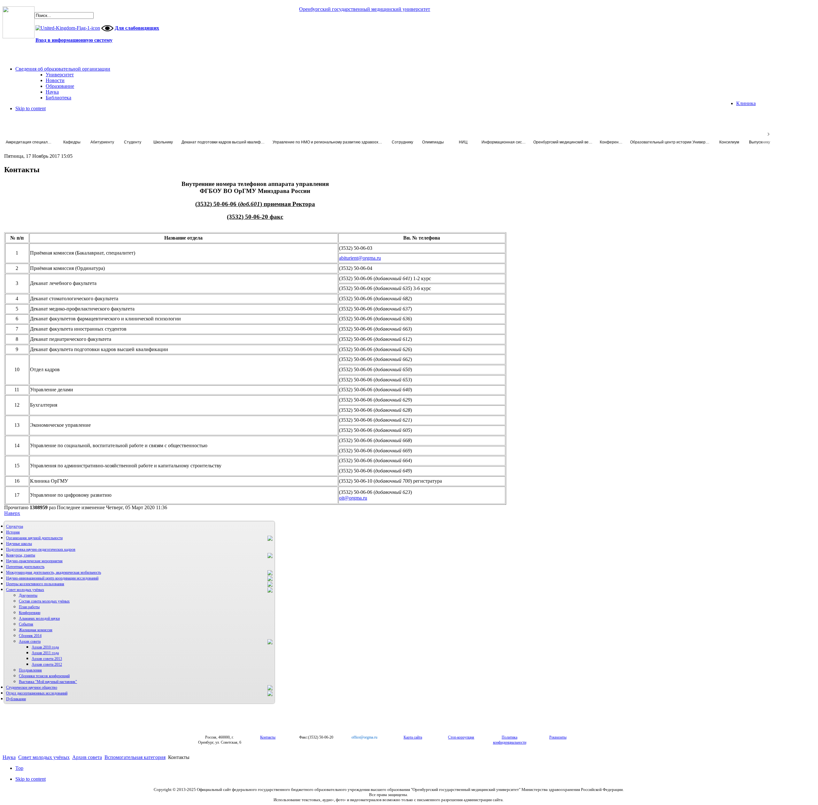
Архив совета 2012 (47, 664)
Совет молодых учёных (25, 589)
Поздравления (30, 670)
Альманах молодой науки (39, 618)
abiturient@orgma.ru (360, 258)
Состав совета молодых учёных (44, 601)
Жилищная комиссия (35, 630)
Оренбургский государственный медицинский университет (364, 9)
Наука (9, 757)
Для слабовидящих (137, 28)
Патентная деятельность (25, 566)
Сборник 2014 (30, 635)
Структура (14, 526)
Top (19, 768)
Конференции (29, 612)
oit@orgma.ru (353, 498)
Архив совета (30, 641)
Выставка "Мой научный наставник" (48, 681)
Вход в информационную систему (73, 40)
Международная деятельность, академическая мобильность (53, 572)
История (13, 532)
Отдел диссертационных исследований (36, 693)
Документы (28, 595)
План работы (29, 607)
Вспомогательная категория (135, 757)
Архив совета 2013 (47, 658)
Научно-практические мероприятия (34, 561)
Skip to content (30, 108)
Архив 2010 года (45, 647)
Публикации (16, 699)
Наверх (12, 513)
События (26, 624)
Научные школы (19, 543)
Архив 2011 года (45, 653)
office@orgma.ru (364, 737)
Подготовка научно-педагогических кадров (40, 549)
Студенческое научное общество (31, 687)
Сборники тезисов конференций (44, 676)
